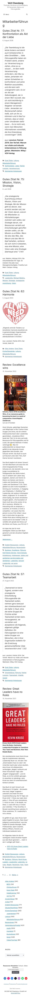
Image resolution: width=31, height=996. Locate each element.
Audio (9, 928)
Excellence (15, 550)
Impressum (6, 984)
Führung (23, 550)
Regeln (9, 865)
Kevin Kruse (22, 859)
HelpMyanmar (11, 893)
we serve (14, 563)
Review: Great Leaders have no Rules (12, 692)
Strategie (12, 280)
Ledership (14, 561)
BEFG (8, 884)
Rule (21, 865)
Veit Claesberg (15, 3)
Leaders (5, 862)
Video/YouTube (12, 940)
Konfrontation (9, 166)
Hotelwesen (16, 555)
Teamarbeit (13, 675)
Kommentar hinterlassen (13, 171)
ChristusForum (12, 887)
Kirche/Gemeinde (9, 351)
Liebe (17, 166)
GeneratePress (15, 993)
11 (10, 875)
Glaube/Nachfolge (11, 908)
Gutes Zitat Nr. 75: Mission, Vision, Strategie (13, 182)
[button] (27, 14)
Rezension (16, 865)
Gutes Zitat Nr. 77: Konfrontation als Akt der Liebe (15, 34)
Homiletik (10, 931)
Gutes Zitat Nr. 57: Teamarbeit (13, 576)
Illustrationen (11, 934)
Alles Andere (9, 348)
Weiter (15, 875)
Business (8, 550)
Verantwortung (14, 168)
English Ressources (11, 545)
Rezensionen (20, 547)
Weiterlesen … (7, 539)
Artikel (7, 902)
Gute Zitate (9, 160)
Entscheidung (9, 673)
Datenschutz (13, 984)
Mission (5, 280)
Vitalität (20, 675)
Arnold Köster (10, 899)
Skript (9, 937)
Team (26, 865)
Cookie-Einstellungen (22, 984)
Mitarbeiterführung (9, 163)
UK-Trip (9, 896)
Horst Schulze (22, 553)
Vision (14, 283)
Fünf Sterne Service (9, 553)
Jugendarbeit (11, 914)
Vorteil (5, 678)
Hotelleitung (7, 555)
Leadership (9, 278)
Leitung (16, 160)
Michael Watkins (19, 278)
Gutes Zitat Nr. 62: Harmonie (14, 293)
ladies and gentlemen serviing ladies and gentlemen (15, 558)
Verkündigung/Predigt (12, 925)
